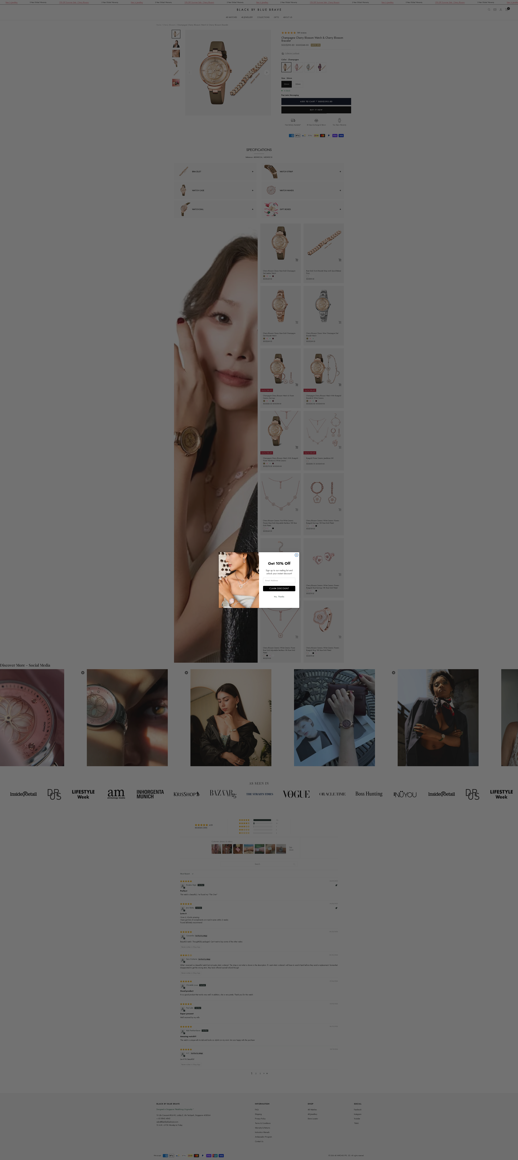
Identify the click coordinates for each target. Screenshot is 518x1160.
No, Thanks (279, 596)
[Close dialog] (296, 555)
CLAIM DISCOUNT (279, 588)
